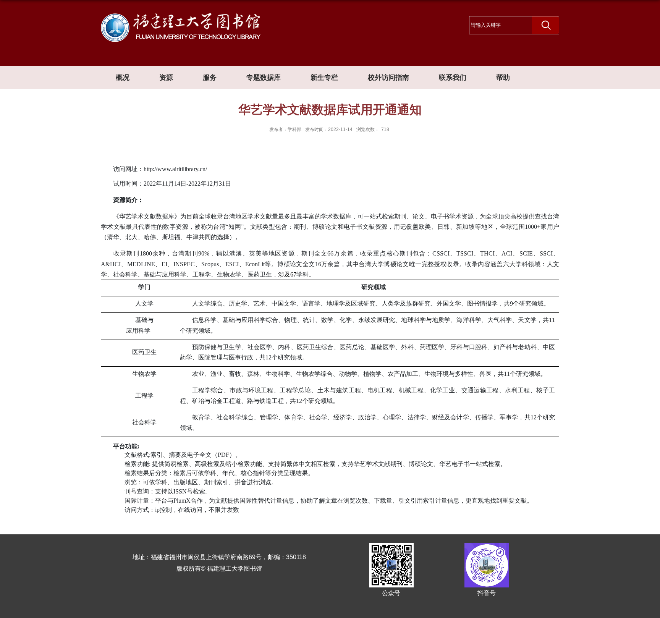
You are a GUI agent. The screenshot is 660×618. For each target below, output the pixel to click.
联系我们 (452, 77)
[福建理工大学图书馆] (180, 17)
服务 (210, 77)
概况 (122, 77)
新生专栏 (324, 77)
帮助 (503, 77)
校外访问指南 (388, 77)
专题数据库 (263, 77)
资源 (166, 77)
